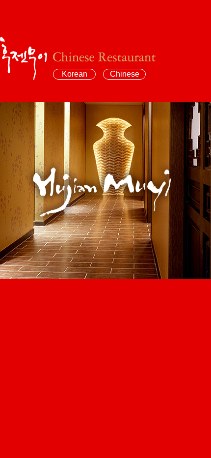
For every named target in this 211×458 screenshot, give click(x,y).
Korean (74, 74)
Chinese (124, 74)
